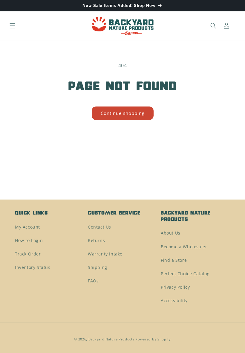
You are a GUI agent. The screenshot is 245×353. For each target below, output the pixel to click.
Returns (96, 240)
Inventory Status (32, 267)
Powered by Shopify (153, 339)
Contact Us (99, 227)
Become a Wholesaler (184, 246)
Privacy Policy (175, 287)
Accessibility (174, 300)
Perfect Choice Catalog (185, 273)
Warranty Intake (105, 254)
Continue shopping (123, 113)
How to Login (29, 240)
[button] (12, 25)
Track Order (28, 254)
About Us (170, 233)
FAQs (93, 281)
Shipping (97, 267)
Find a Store (174, 260)
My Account (27, 227)
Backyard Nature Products (111, 339)
